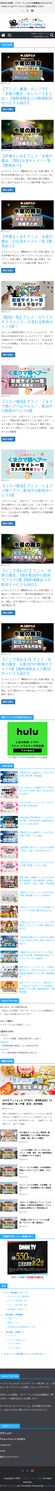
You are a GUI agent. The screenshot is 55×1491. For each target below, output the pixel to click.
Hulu (38, 757)
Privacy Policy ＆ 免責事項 (12, 1439)
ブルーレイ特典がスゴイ (17, 1340)
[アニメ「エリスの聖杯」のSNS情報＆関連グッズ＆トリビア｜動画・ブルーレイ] (8, 1172)
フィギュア (12, 1336)
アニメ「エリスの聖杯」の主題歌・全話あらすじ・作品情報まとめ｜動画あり (35, 1188)
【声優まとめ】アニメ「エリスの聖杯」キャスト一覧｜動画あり (34, 1221)
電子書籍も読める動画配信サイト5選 (21, 1327)
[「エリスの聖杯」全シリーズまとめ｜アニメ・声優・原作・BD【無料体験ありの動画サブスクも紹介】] (8, 1155)
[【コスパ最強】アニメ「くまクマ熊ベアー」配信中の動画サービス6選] (27, 464)
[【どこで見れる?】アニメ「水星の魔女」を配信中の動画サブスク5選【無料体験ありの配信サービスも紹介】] (27, 638)
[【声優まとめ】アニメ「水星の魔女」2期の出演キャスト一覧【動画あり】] (27, 134)
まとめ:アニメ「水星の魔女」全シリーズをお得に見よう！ (25, 1354)
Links (2, 1451)
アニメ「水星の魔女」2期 (17, 1305)
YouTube (4, 1035)
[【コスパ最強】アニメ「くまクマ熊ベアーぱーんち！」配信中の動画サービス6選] (27, 380)
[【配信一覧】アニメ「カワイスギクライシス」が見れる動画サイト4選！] (27, 295)
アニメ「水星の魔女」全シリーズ (16, 1293)
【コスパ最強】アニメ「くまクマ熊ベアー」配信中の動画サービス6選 (27, 490)
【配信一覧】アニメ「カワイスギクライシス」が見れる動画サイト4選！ (27, 321)
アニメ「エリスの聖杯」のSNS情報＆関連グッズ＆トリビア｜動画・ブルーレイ (35, 1170)
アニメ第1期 (15, 1343)
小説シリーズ (13, 1318)
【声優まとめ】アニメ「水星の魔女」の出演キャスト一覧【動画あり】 (27, 241)
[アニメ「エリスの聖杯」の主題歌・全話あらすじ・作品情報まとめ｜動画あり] (8, 1190)
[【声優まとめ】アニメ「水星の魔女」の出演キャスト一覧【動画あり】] (27, 215)
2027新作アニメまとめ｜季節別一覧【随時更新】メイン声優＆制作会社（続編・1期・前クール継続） (34, 1135)
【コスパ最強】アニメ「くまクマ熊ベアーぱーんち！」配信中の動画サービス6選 (27, 406)
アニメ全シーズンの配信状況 (18, 1296)
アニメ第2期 (15, 1348)
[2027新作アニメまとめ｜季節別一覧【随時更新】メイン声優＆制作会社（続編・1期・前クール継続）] (8, 1137)
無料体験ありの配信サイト (17, 1309)
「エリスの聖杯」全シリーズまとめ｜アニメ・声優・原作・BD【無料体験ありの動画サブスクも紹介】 (35, 1153)
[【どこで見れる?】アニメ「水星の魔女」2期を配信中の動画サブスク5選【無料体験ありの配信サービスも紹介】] (27, 549)
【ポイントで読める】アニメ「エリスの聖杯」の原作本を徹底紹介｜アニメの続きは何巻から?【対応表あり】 (35, 1205)
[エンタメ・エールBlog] (3, 35)
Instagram (4, 1049)
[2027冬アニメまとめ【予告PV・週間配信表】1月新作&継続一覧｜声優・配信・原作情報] (27, 1080)
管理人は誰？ (6, 1433)
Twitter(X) (4, 1042)
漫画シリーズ (13, 1322)
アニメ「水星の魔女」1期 (17, 1301)
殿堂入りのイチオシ (9, 1457)
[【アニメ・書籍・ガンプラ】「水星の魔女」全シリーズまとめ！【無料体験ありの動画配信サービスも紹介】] (27, 67)
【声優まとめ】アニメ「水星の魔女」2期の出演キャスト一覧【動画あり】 (27, 160)
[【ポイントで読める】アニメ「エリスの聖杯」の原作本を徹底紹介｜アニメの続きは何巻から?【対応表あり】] (8, 1207)
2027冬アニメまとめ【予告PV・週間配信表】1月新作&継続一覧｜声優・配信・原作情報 (27, 1102)
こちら (26, 1025)
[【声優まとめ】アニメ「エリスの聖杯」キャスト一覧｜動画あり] (8, 1223)
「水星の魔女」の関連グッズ (14, 1332)
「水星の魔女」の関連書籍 (13, 1314)
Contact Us (5, 1445)
